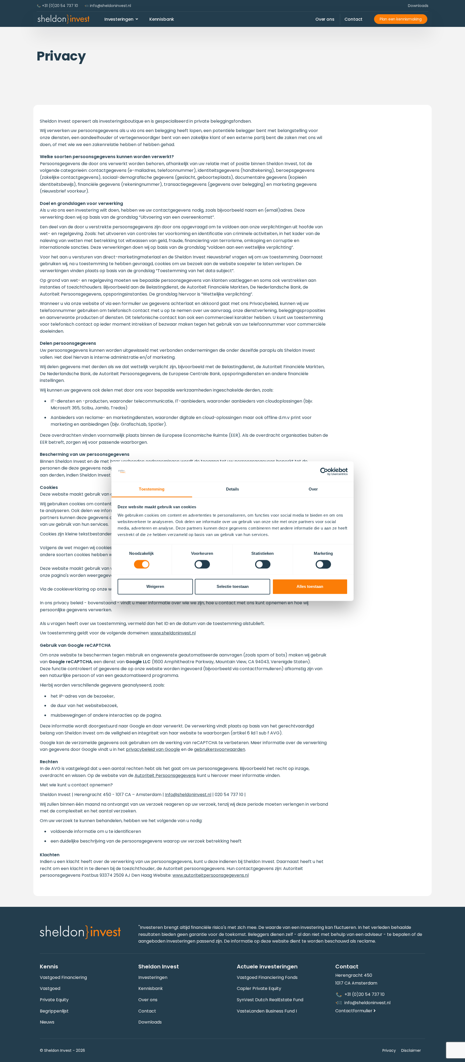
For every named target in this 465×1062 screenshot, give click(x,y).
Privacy (389, 1050)
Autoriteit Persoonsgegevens (165, 775)
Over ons (147, 1000)
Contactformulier (354, 1011)
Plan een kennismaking (401, 19)
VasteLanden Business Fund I (267, 1011)
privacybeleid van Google (153, 749)
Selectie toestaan (233, 586)
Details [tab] (232, 489)
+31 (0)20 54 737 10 (59, 5)
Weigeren (155, 586)
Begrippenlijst (54, 1011)
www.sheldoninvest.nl (173, 633)
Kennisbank (150, 988)
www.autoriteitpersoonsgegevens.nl (210, 875)
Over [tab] (313, 489)
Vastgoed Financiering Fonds (267, 977)
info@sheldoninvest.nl (110, 5)
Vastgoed (50, 988)
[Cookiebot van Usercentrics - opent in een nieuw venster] (324, 471)
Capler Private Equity (259, 988)
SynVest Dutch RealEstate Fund (270, 1000)
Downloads (418, 5)
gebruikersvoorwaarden (219, 749)
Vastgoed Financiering (63, 977)
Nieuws (47, 1022)
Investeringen (152, 977)
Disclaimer (411, 1050)
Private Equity (54, 1000)
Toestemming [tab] (151, 489)
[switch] (202, 564)
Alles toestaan (310, 586)
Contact (147, 1011)
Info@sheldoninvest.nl (188, 794)
